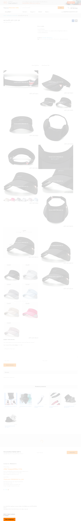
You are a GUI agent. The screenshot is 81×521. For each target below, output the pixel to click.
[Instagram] (8, 490)
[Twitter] (6, 490)
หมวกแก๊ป (44, 37)
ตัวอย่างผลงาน (71, 2)
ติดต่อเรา (47, 11)
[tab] (35, 66)
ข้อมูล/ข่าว (32, 11)
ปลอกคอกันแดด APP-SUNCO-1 (11, 407)
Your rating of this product (9, 345)
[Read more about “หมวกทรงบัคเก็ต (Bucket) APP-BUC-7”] (6, 424)
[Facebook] (4, 490)
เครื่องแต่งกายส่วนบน (64, 39)
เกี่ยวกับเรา (24, 11)
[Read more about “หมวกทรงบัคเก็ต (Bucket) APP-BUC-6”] (66, 404)
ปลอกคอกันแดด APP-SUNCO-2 (26, 407)
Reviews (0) (45, 65)
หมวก (41, 39)
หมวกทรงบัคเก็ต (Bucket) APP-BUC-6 (69, 407)
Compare (15, 404)
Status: (38, 26)
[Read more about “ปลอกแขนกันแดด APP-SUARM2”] (51, 404)
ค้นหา (61, 7)
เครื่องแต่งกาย (49, 37)
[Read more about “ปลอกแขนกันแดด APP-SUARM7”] (36, 404)
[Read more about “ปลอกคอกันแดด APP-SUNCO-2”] (21, 404)
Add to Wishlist (12, 404)
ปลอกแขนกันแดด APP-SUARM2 (54, 407)
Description (35, 65)
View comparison (9, 519)
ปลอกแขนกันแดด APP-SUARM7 (39, 407)
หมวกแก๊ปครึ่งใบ (50, 39)
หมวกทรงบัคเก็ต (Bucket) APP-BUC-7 (10, 426)
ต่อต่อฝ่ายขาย (73, 7)
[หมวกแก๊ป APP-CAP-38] (73, 20)
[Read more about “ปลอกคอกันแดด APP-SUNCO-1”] (6, 404)
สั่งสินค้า (40, 11)
